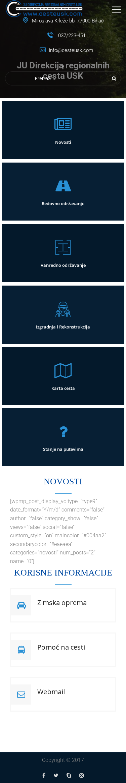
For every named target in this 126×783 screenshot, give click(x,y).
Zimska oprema (62, 602)
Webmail (51, 691)
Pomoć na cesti (61, 647)
